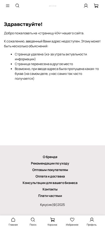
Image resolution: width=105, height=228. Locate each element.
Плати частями (50, 195)
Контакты (50, 189)
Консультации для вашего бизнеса (50, 182)
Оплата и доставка (50, 176)
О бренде (50, 157)
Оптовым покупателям (50, 169)
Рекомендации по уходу (50, 163)
